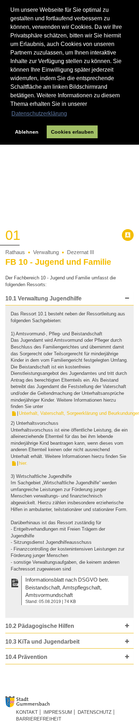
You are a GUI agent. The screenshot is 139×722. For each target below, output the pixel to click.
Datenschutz (95, 712)
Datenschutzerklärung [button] (39, 113)
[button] (67, 298)
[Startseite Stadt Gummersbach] (72, 702)
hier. (23, 463)
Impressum (57, 712)
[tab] (69, 299)
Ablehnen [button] (26, 132)
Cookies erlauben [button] (72, 132)
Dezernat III (80, 252)
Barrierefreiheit (38, 719)
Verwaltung (46, 252)
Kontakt (27, 712)
